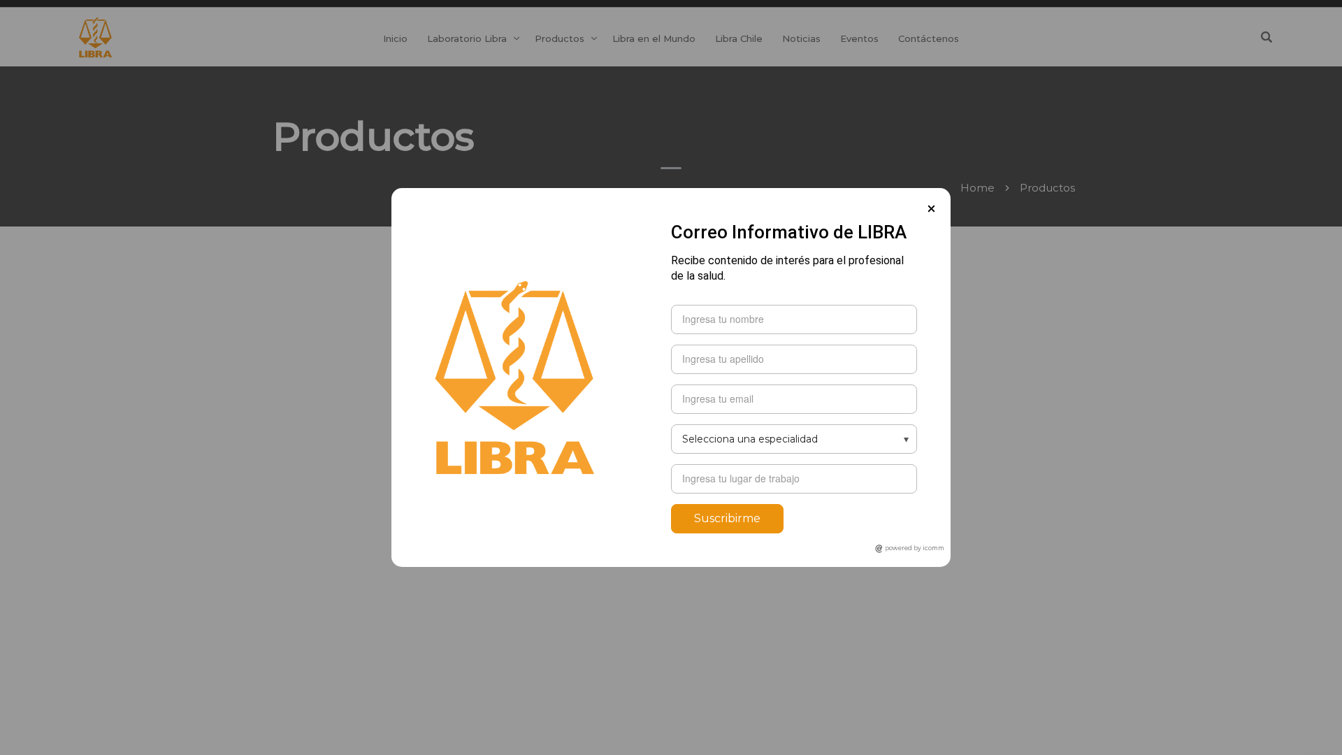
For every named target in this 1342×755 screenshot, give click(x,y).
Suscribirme (727, 518)
